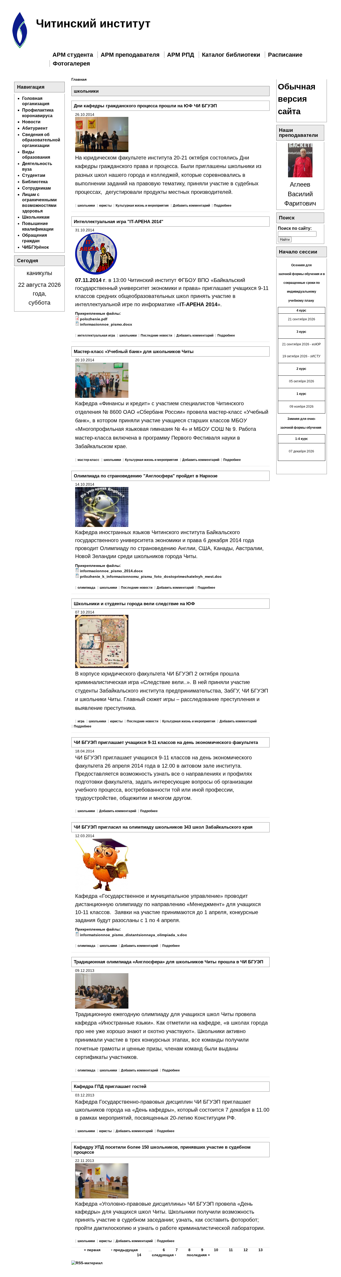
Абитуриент (35, 128)
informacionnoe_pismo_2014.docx (111, 571)
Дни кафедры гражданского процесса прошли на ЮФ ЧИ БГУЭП (145, 105)
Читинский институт (93, 23)
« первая (92, 1250)
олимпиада (86, 587)
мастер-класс (88, 459)
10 (216, 1250)
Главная (79, 79)
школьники (86, 205)
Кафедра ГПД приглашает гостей (110, 1086)
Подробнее (223, 205)
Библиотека (35, 181)
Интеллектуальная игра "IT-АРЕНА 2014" (118, 221)
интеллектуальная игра (96, 335)
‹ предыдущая (124, 1250)
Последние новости (156, 335)
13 (260, 1250)
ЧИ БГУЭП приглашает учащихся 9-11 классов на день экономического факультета (166, 742)
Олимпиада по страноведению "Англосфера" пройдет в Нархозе (145, 475)
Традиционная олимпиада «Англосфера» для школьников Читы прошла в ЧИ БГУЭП (168, 961)
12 (245, 1250)
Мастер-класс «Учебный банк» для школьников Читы (134, 351)
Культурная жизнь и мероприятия (142, 205)
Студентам (33, 175)
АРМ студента (72, 54)
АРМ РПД (180, 54)
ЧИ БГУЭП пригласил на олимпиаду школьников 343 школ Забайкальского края (163, 827)
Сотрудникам (36, 188)
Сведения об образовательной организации (41, 140)
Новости (31, 122)
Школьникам (36, 217)
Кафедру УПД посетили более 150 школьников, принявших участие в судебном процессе (162, 1149)
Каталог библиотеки (231, 54)
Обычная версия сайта (296, 99)
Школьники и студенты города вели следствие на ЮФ (134, 603)
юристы (105, 205)
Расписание (285, 54)
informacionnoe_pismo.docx (106, 324)
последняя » (198, 1255)
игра (81, 721)
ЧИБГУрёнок (35, 247)
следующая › (164, 1255)
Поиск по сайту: (295, 228)
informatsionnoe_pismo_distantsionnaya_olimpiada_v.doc (133, 935)
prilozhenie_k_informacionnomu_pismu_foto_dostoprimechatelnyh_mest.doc (151, 576)
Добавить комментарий (191, 205)
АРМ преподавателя (130, 54)
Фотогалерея (71, 63)
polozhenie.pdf (93, 319)
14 (139, 1255)
